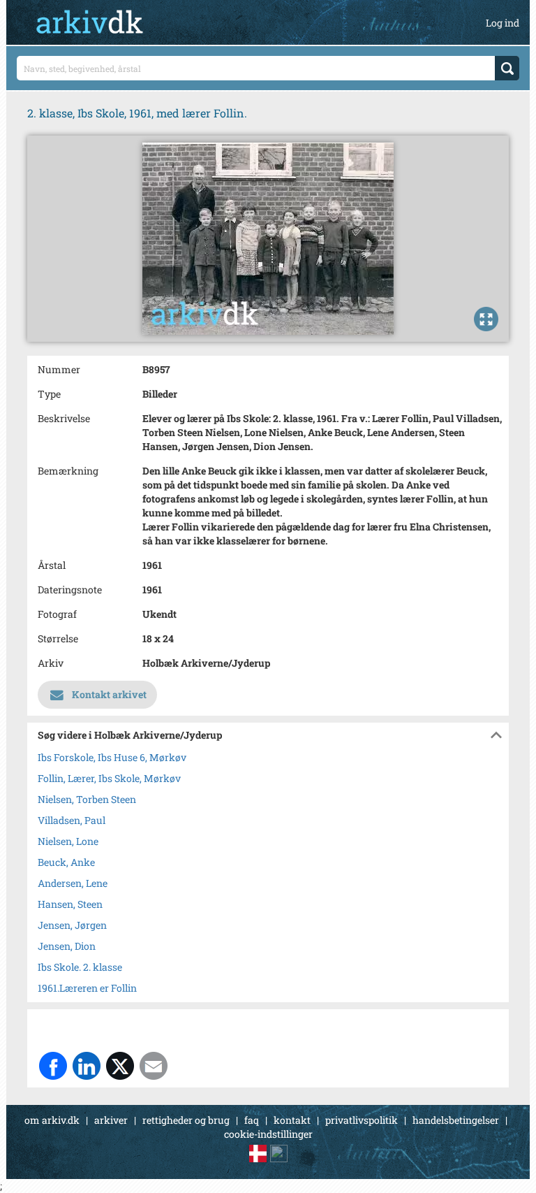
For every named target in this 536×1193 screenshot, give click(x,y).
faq (251, 1120)
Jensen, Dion (67, 946)
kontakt (292, 1120)
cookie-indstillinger (268, 1134)
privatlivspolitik (361, 1120)
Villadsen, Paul (71, 820)
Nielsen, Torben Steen (87, 799)
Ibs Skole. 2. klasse (80, 967)
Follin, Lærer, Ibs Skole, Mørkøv (109, 778)
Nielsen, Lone (68, 841)
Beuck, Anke (66, 862)
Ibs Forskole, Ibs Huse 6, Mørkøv (112, 757)
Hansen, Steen (70, 904)
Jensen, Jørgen (72, 925)
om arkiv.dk (52, 1120)
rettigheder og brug (186, 1120)
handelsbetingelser (455, 1120)
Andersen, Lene (72, 883)
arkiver (111, 1120)
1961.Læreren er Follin (87, 988)
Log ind (502, 22)
